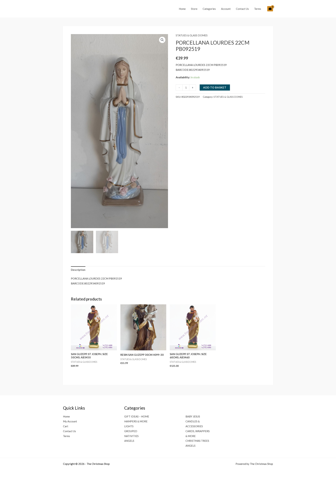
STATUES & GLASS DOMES (192, 35)
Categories (209, 8)
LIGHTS (129, 426)
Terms (257, 8)
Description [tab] (78, 269)
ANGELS (129, 440)
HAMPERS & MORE (136, 421)
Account (226, 8)
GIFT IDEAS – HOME (136, 416)
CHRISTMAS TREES (197, 440)
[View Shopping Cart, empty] (270, 8)
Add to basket (214, 87)
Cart (65, 426)
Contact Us (242, 8)
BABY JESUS (193, 416)
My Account (70, 421)
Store (194, 8)
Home (182, 8)
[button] (162, 40)
